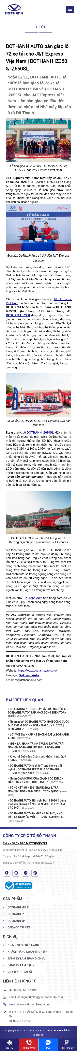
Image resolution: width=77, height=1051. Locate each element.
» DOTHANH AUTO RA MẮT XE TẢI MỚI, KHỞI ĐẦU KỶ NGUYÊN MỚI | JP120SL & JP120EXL (36, 817)
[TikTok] (25, 873)
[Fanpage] (6, 873)
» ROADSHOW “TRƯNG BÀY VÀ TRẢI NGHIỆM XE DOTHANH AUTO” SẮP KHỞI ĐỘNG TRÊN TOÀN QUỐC (37, 712)
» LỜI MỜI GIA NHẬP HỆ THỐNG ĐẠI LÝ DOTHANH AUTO (38, 736)
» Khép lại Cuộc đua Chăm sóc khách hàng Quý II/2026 (37, 758)
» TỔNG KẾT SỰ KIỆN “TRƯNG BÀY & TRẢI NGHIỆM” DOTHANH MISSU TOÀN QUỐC (38, 791)
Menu (70, 9)
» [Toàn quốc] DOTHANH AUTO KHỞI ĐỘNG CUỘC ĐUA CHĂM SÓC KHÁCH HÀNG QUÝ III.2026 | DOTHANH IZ (38, 725)
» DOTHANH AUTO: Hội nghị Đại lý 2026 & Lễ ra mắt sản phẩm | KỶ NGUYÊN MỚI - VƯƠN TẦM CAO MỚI (37, 804)
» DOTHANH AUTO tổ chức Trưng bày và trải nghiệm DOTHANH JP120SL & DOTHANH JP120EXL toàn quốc (35, 769)
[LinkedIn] (35, 873)
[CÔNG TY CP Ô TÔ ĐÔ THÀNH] (16, 9)
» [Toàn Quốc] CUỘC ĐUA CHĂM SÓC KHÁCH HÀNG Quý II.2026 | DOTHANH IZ (36, 780)
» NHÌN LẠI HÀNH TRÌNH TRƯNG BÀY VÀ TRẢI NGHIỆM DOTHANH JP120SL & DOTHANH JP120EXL (36, 747)
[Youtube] (16, 873)
